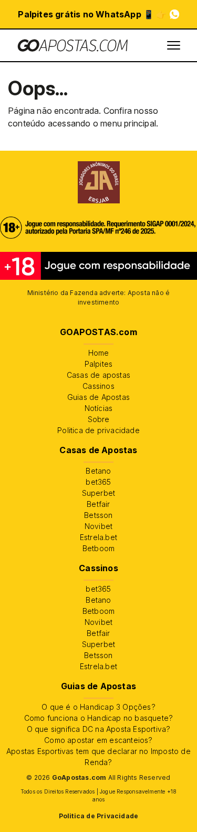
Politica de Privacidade (99, 816)
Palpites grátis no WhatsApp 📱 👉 (92, 14)
